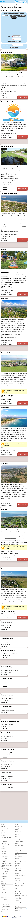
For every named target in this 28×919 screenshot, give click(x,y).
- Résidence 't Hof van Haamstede (6, 866)
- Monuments (4, 891)
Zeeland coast (4, 276)
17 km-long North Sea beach (15, 434)
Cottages (13, 15)
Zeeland (24, 226)
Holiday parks (21, 15)
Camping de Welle (6, 706)
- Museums (3, 889)
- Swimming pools (19, 826)
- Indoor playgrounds (6, 902)
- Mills (2, 894)
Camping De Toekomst (8, 761)
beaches (3, 321)
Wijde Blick (4, 298)
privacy (16, 916)
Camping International (8, 749)
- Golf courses (18, 833)
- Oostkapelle (18, 893)
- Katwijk (17, 865)
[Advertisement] (14, 26)
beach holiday (23, 430)
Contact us (17, 910)
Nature (2, 911)
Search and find (15, 41)
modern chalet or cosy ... (7, 284)
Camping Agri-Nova (7, 638)
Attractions (3, 897)
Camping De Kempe (7, 667)
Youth (2, 833)
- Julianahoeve (4, 856)
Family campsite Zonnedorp (9, 193)
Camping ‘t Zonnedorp (8, 650)
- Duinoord (3, 853)
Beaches (3, 887)
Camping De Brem (6, 52)
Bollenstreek (18, 860)
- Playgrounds (4, 901)
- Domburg (17, 897)
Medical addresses (19, 850)
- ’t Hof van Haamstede (6, 880)
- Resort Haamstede (6, 863)
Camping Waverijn (6, 784)
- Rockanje (17, 872)
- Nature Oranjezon (19, 891)
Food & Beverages (19, 841)
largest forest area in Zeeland (8, 540)
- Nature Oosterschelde (20, 882)
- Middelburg (18, 902)
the (7, 534)
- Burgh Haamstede (19, 883)
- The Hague (18, 868)
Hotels (14, 17)
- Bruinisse (17, 878)
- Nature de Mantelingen (21, 895)
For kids (3, 832)
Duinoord (4, 509)
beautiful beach (4, 272)
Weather (3, 835)
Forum (16, 852)
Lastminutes (4, 883)
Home (2, 824)
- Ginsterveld (4, 855)
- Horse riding (18, 831)
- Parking (17, 849)
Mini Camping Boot (7, 146)
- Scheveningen (18, 866)
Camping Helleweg (7, 622)
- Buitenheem (4, 850)
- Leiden (17, 858)
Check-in (9, 36)
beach (18, 325)
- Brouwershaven (19, 877)
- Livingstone (4, 858)
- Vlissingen (17, 900)
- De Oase (3, 851)
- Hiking (16, 829)
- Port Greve (4, 841)
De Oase (3, 249)
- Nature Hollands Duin (20, 861)
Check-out (9, 39)
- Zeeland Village (5, 875)
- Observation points (6, 896)
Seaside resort (4, 828)
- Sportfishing (18, 838)
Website (5, 97)
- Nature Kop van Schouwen (19, 886)
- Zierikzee (17, 880)
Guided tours (4, 913)
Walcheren (17, 888)
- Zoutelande (18, 898)
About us (17, 906)
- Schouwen (4, 868)
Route (16, 847)
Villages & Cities (5, 909)
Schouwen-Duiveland (6, 597)
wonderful (14, 325)
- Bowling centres (5, 904)
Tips (2, 830)
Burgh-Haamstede (5, 591)
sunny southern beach (10, 538)
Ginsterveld (4, 569)
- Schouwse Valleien (6, 869)
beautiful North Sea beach (15, 379)
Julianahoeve (5, 407)
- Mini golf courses (5, 906)
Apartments (7, 13)
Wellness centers (5, 908)
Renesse (17, 270)
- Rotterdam (18, 870)
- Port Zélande (4, 861)
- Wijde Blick (4, 873)
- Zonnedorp (4, 878)
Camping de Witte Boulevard (10, 721)
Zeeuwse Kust (5, 353)
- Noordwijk (17, 863)
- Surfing (17, 834)
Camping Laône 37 (7, 678)
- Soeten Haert (4, 871)
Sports (16, 824)
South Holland (18, 856)
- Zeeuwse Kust (4, 843)
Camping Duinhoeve (7, 695)
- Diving (16, 836)
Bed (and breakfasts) (18, 13)
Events (16, 843)
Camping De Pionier (7, 733)
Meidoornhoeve (6, 773)
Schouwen (4, 463)
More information (22, 97)
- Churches (3, 892)
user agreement (11, 916)
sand (6, 278)
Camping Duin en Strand (8, 102)
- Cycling (17, 828)
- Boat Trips (4, 899)
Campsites (5, 15)
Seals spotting (18, 839)
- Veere (16, 890)
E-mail (5, 95)
